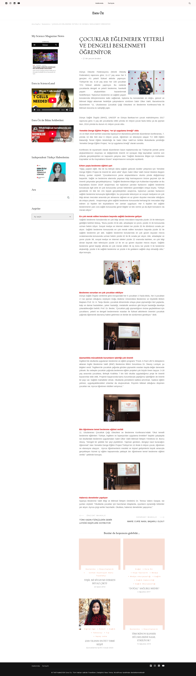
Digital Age (90, 629)
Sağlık (157, 576)
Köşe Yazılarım (140, 573)
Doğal (138, 569)
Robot (102, 629)
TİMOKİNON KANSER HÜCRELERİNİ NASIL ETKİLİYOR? (144, 637)
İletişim (111, 3)
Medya (155, 573)
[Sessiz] (67, 110)
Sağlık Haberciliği (145, 580)
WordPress (118, 672)
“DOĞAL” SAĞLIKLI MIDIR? (144, 588)
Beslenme (91, 569)
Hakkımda (99, 3)
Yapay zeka (101, 636)
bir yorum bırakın (93, 58)
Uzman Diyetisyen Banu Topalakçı (101, 574)
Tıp (107, 633)
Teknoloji (97, 633)
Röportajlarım (106, 569)
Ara (34, 189)
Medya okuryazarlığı (140, 576)
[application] (53, 100)
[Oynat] (34, 110)
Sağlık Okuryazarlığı (145, 584)
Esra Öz (98, 13)
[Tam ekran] (71, 110)
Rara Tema (108, 672)
